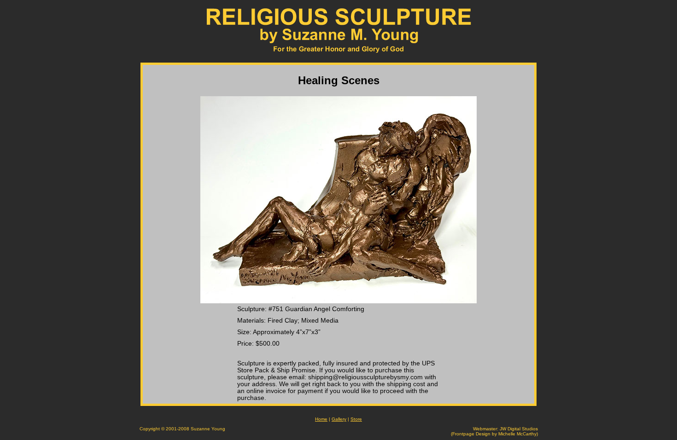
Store (356, 419)
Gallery (339, 419)
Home (321, 419)
